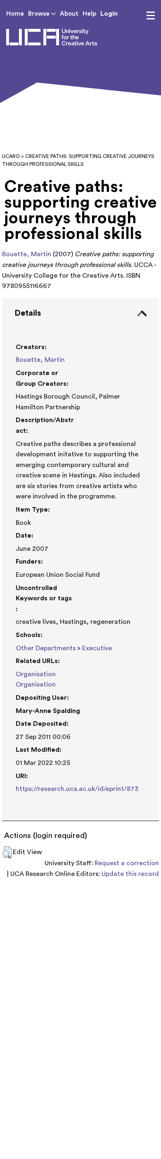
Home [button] (15, 14)
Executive (97, 648)
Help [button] (89, 14)
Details (27, 313)
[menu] (150, 15)
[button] (7, 852)
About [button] (69, 14)
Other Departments (46, 648)
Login (109, 13)
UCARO (11, 156)
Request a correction (127, 863)
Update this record (130, 874)
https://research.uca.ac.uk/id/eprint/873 (77, 789)
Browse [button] (39, 14)
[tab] (80, 559)
